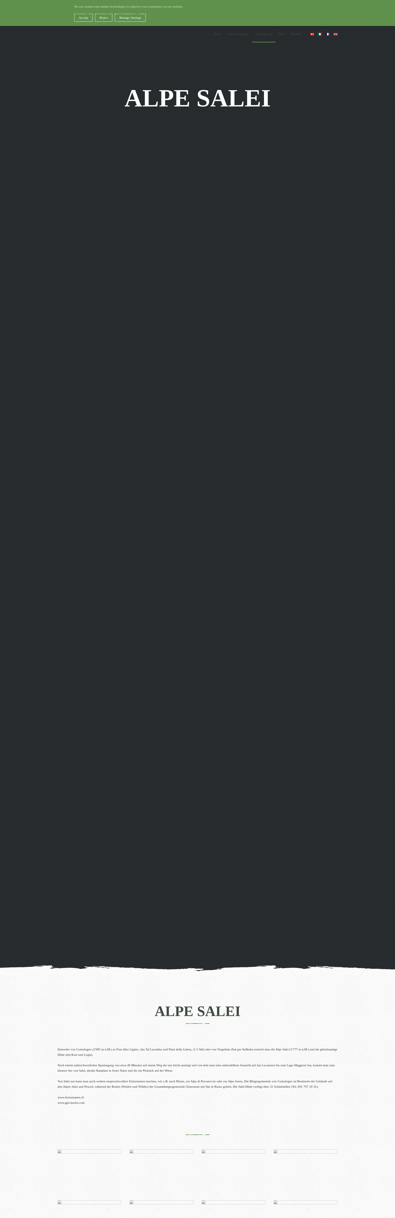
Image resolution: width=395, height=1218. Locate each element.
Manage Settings (130, 17)
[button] (89, 1170)
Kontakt (296, 34)
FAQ (282, 34)
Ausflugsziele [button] (263, 34)
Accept (83, 17)
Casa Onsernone (238, 34)
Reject (104, 17)
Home (218, 34)
